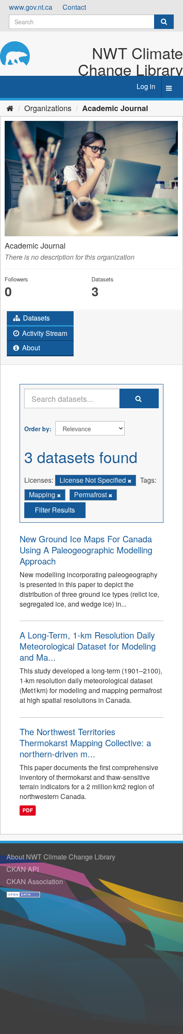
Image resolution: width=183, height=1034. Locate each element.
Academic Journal (115, 108)
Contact (74, 7)
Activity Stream (43, 333)
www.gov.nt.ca (30, 7)
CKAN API (22, 869)
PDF (28, 810)
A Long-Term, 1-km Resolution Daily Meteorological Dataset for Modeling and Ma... (88, 646)
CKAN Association (34, 881)
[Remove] (130, 480)
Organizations (47, 107)
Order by (36, 428)
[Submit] (164, 21)
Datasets (35, 318)
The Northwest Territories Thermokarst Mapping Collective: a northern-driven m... (85, 742)
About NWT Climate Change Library (60, 857)
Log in (146, 86)
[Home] (10, 107)
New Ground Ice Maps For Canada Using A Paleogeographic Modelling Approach (86, 550)
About (30, 347)
